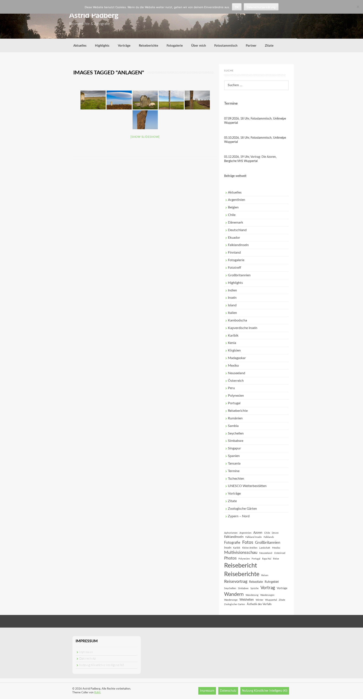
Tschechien (236, 478)
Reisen (264, 575)
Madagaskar (237, 358)
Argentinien (236, 199)
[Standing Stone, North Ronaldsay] (171, 100)
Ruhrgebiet (272, 582)
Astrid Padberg (93, 15)
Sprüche (254, 588)
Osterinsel (279, 553)
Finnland (234, 252)
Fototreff (234, 267)
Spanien (234, 456)
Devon (275, 533)
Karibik (233, 335)
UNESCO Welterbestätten (247, 486)
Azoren (257, 532)
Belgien (233, 207)
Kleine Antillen (249, 548)
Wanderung (252, 595)
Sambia (233, 426)
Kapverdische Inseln (242, 328)
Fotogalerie (175, 45)
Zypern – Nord (239, 516)
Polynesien (236, 395)
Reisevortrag (235, 581)
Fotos (247, 542)
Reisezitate (256, 582)
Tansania (234, 463)
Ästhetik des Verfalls (259, 604)
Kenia (232, 343)
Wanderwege (231, 600)
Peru (231, 388)
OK (237, 7)
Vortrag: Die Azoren (263, 156)
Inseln (232, 297)
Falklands (269, 537)
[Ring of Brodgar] (93, 100)
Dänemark (235, 222)
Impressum (86, 652)
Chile (231, 215)
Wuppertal (271, 600)
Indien (232, 290)
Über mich (198, 45)
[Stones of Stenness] (145, 100)
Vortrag (267, 588)
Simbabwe (235, 440)
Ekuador (234, 237)
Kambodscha (237, 320)
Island (232, 305)
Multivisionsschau (240, 552)
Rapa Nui (266, 559)
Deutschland (237, 230)
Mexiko (233, 365)
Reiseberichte (148, 45)
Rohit (97, 692)
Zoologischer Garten (234, 604)
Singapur (234, 448)
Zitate (269, 45)
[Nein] (358, 7)
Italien (232, 313)
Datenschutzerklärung (261, 7)
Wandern (234, 594)
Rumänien (235, 418)
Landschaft (264, 548)
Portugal (234, 403)
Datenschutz (87, 658)
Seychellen (236, 433)
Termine (233, 471)
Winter (259, 600)
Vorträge (124, 45)
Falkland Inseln (253, 537)
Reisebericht (240, 565)
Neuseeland (236, 373)
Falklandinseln (238, 245)
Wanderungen (267, 595)
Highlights (102, 45)
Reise (276, 558)
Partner (251, 45)
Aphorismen (231, 533)
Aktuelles (80, 45)
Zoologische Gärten (242, 508)
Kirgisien (234, 350)
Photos (230, 558)
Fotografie (232, 542)
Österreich (236, 380)
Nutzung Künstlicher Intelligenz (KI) (101, 665)
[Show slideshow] (145, 137)
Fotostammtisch (225, 45)
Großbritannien (239, 275)
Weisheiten (246, 599)
